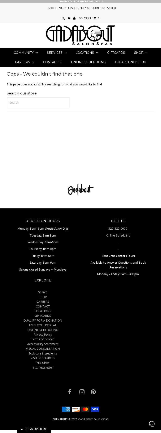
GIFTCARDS (116, 53)
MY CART (89, 18)
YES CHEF (42, 363)
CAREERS (22, 62)
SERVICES (54, 53)
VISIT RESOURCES (43, 358)
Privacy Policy (43, 334)
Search (42, 292)
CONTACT (50, 62)
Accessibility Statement (42, 344)
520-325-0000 (118, 228)
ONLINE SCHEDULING (88, 62)
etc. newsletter (43, 367)
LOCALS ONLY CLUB (130, 62)
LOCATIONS (85, 53)
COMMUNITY (24, 53)
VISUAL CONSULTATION (43, 349)
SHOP (138, 53)
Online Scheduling (118, 235)
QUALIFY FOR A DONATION (42, 320)
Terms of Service (42, 339)
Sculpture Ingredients (43, 353)
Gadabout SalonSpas (93, 419)
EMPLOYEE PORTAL (43, 325)
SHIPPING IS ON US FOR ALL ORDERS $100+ (82, 8)
